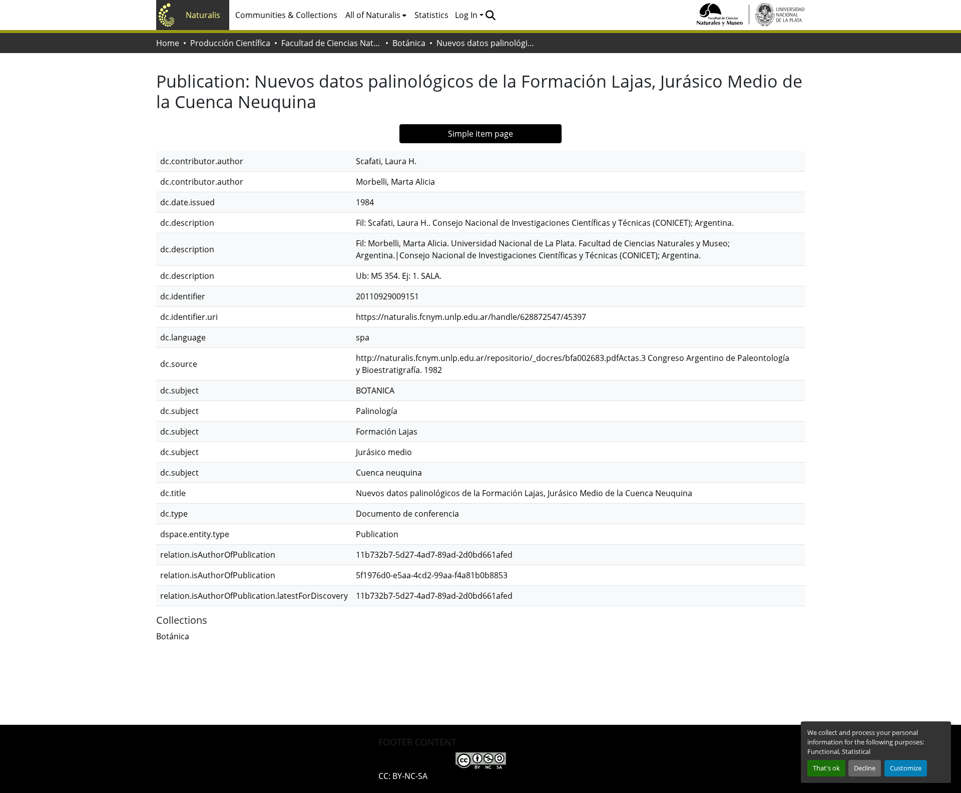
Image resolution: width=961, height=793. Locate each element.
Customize (905, 767)
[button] (490, 15)
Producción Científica (230, 43)
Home (167, 43)
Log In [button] (467, 15)
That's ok (826, 767)
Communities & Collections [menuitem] (286, 15)
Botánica (408, 43)
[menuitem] (375, 15)
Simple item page (480, 133)
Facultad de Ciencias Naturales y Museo (331, 43)
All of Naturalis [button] (372, 15)
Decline (864, 767)
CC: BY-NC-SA (402, 775)
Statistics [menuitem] (431, 15)
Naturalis (203, 15)
